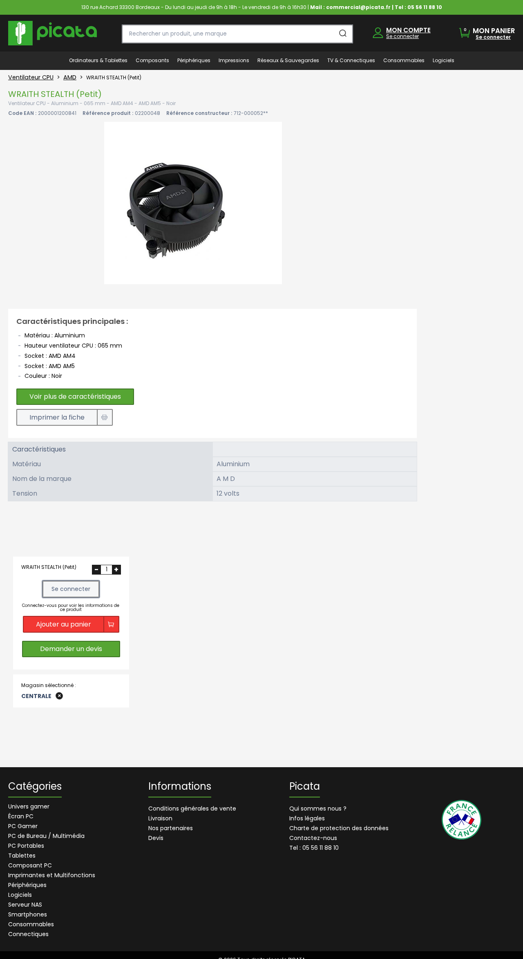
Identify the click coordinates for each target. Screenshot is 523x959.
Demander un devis (71, 649)
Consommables (31, 924)
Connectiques (28, 934)
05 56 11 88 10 (424, 7)
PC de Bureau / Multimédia (46, 836)
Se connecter (402, 36)
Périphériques (27, 885)
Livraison (160, 818)
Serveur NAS (25, 905)
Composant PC (30, 865)
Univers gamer (28, 806)
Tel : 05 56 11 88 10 (314, 848)
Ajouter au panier (63, 624)
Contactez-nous (313, 838)
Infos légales (307, 818)
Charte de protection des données (339, 828)
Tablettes (22, 855)
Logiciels (20, 895)
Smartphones (27, 914)
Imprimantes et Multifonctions (51, 875)
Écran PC (21, 816)
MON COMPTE (408, 30)
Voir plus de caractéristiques (75, 396)
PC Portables (26, 846)
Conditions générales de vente (192, 808)
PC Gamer (23, 826)
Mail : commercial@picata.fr (350, 7)
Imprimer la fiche (57, 417)
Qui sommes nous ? (317, 808)
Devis (155, 838)
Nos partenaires (170, 828)
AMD (69, 77)
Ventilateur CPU (31, 77)
